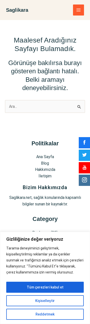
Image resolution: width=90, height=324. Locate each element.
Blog (45, 163)
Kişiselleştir (45, 301)
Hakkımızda (45, 169)
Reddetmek (45, 314)
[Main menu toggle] (78, 10)
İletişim (45, 176)
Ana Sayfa (45, 156)
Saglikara (17, 10)
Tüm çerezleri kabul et (45, 287)
